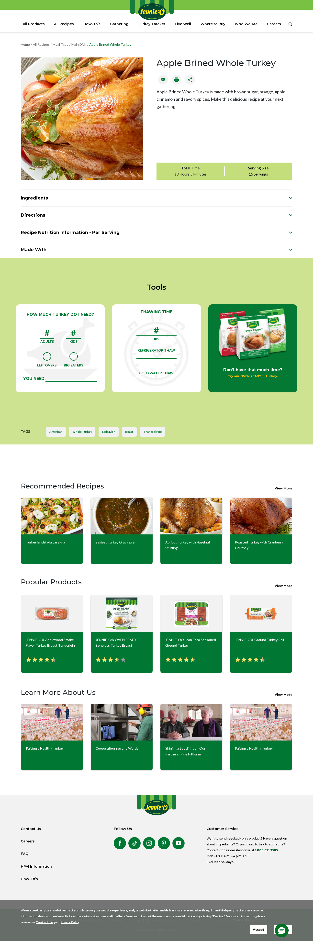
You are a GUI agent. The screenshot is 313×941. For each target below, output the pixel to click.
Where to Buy (213, 24)
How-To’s (92, 24)
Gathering (119, 24)
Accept (258, 929)
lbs (156, 339)
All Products (34, 24)
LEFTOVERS (46, 365)
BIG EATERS (73, 365)
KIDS (73, 341)
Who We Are (246, 24)
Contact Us (31, 829)
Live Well (183, 24)
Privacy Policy (70, 922)
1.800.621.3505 (266, 850)
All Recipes (64, 24)
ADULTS (47, 341)
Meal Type (60, 44)
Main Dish (78, 44)
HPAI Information (36, 866)
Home (25, 44)
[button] (282, 930)
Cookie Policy (45, 922)
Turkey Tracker (151, 24)
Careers (274, 24)
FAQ (24, 854)
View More (283, 488)
